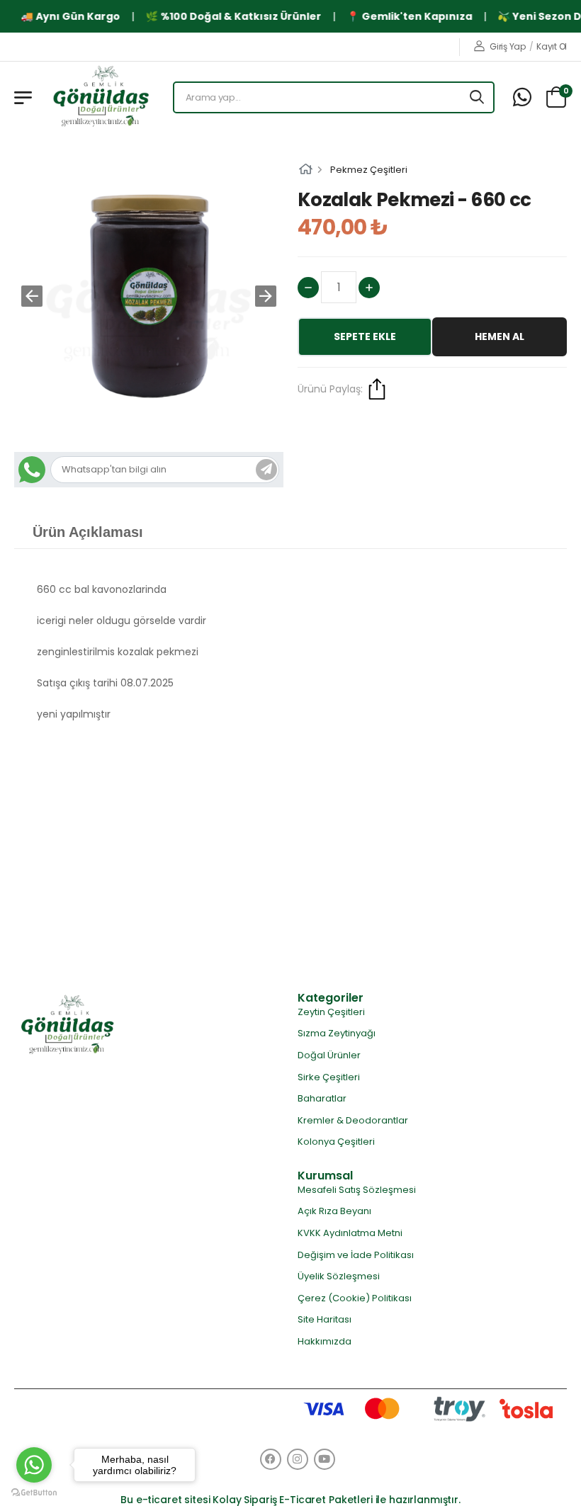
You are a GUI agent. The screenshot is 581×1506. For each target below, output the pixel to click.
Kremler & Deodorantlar (353, 1120)
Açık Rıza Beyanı (334, 1211)
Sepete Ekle (365, 336)
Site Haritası (324, 1319)
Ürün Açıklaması (88, 532)
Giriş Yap (507, 46)
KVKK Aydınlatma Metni (350, 1233)
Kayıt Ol (551, 46)
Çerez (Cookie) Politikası (355, 1298)
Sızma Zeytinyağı (337, 1033)
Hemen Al (499, 336)
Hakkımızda (324, 1341)
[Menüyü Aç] (23, 98)
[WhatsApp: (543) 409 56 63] (522, 97)
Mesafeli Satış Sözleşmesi (357, 1189)
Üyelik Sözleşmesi (339, 1276)
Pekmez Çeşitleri (368, 169)
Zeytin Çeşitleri (331, 1012)
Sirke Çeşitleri (329, 1077)
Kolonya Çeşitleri (336, 1141)
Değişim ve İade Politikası (356, 1255)
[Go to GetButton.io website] (34, 1492)
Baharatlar (322, 1098)
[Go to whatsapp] (34, 1465)
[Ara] (478, 97)
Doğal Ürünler (329, 1055)
